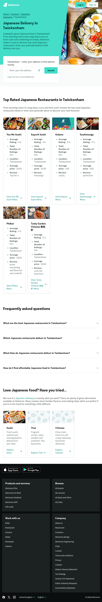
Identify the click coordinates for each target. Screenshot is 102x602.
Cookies (58, 565)
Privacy (58, 560)
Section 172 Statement (64, 579)
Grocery (8, 532)
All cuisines (60, 493)
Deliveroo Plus (11, 488)
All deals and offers (63, 497)
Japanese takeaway (25, 398)
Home (6, 14)
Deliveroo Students (13, 497)
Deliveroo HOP (11, 502)
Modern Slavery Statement (66, 569)
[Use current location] (39, 70)
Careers (8, 546)
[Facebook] (3, 597)
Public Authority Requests (66, 583)
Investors (59, 532)
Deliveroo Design (62, 537)
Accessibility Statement (65, 588)
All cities (59, 502)
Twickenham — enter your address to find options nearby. (31, 63)
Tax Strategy (60, 574)
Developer (9, 541)
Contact (58, 551)
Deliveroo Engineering (64, 541)
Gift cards (9, 507)
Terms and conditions (64, 555)
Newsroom (59, 528)
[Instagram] (14, 597)
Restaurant (9, 528)
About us (59, 523)
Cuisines (15, 14)
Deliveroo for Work (13, 493)
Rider (7, 523)
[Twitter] (9, 597)
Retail (7, 537)
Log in (9, 77)
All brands (59, 488)
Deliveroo (11, 5)
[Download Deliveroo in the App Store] (11, 469)
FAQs (57, 546)
